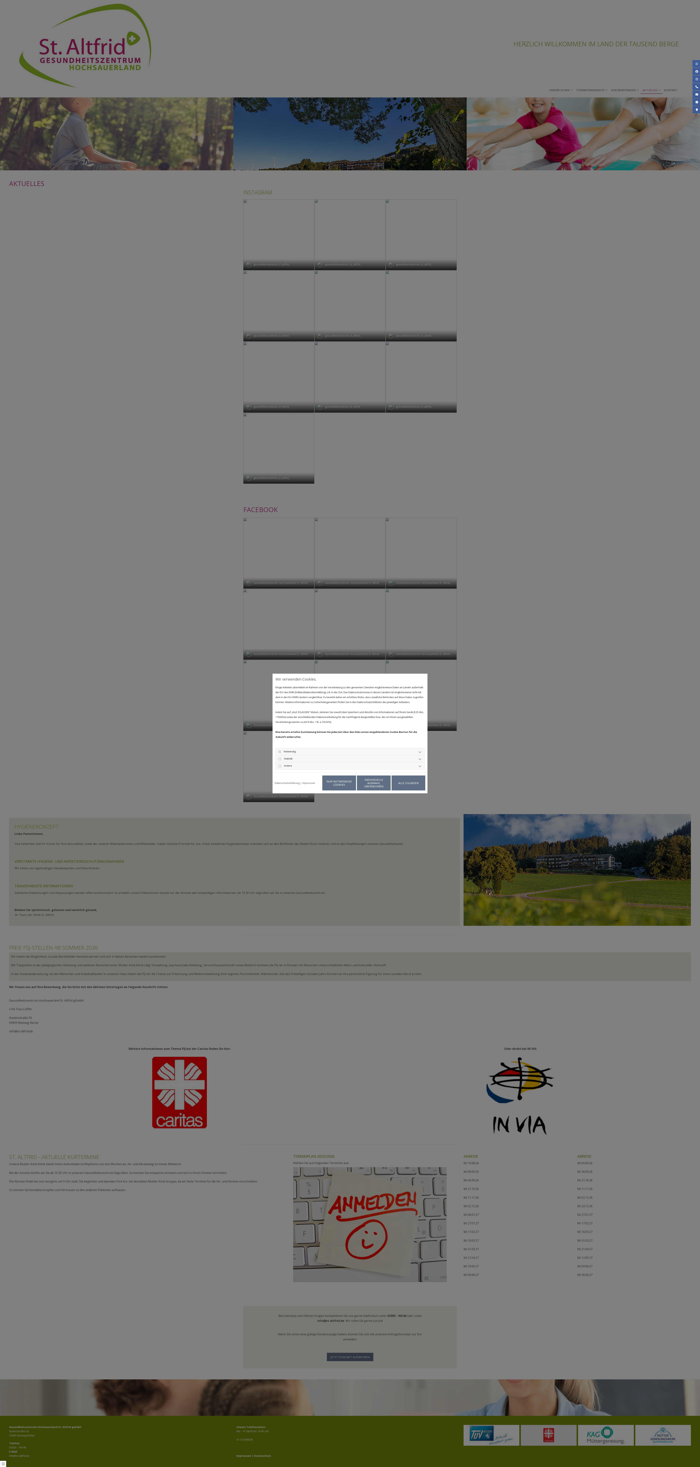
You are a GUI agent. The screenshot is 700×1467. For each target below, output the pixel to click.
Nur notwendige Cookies (339, 782)
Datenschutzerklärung (287, 783)
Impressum (309, 783)
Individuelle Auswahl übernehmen (373, 783)
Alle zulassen (408, 783)
